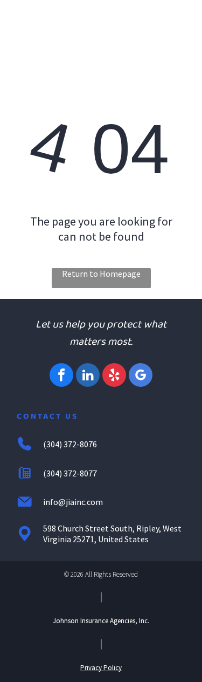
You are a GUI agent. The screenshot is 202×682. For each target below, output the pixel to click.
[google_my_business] (140, 376)
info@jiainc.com (73, 501)
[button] (177, 22)
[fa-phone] (31, 26)
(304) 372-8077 (70, 473)
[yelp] (114, 376)
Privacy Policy (101, 667)
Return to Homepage (101, 273)
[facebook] (61, 376)
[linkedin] (88, 376)
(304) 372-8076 (70, 444)
